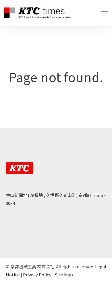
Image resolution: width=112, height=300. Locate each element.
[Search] (97, 71)
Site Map (64, 274)
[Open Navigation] (104, 13)
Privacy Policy (37, 274)
